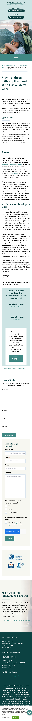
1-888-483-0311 (16, 304)
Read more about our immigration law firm (16, 620)
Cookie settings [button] (6, 717)
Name (4, 411)
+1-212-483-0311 (16, 17)
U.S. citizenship (12, 173)
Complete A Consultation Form (16, 358)
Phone (7, 465)
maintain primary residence (12, 165)
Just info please (13, 512)
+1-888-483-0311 (16, 11)
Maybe (10, 509)
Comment (5, 390)
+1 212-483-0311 (16, 316)
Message (8, 473)
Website (4, 426)
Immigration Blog (8, 368)
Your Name (9, 450)
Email (4, 418)
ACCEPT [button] (15, 717)
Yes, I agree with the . (15, 524)
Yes (9, 506)
